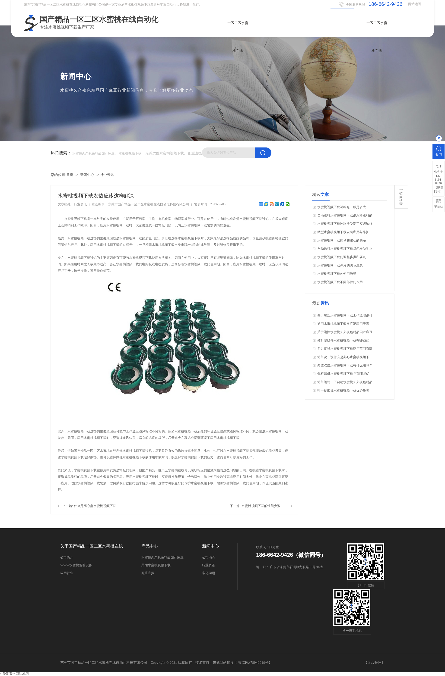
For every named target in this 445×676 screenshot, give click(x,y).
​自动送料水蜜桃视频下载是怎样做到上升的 (344, 250)
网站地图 (414, 4)
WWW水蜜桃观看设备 (76, 565)
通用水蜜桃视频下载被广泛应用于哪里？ (343, 325)
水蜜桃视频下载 (78, 238)
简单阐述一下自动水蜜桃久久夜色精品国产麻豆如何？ (344, 383)
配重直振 (195, 153)
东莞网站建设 (223, 662)
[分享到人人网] (282, 204)
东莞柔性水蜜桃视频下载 (165, 153)
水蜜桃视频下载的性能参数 (261, 506)
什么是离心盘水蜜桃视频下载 (95, 506)
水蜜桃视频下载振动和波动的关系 (341, 240)
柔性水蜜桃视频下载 (156, 565)
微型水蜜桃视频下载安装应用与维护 (343, 232)
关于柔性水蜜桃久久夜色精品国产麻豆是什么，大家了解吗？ (344, 333)
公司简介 (66, 557)
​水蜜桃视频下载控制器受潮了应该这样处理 (344, 225)
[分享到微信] (288, 204)
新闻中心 (87, 175)
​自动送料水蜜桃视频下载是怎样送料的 (344, 215)
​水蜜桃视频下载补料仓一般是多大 (341, 207)
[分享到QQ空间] (266, 204)
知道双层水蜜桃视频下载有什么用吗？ (344, 365)
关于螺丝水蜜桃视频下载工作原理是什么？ (344, 317)
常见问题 (208, 573)
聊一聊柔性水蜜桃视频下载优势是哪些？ (343, 392)
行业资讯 (107, 175)
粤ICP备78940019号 (253, 662)
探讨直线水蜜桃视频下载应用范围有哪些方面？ (344, 350)
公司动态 (208, 557)
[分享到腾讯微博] (277, 204)
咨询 (438, 154)
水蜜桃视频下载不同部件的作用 (340, 282)
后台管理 (374, 662)
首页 (69, 175)
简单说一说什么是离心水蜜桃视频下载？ (343, 358)
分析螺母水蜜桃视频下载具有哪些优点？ (343, 375)
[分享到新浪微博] (272, 204)
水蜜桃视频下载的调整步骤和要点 (341, 257)
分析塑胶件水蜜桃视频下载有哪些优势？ (343, 342)
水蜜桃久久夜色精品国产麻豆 (162, 557)
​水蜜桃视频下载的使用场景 (336, 273)
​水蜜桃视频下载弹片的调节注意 (340, 265)
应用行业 (66, 573)
